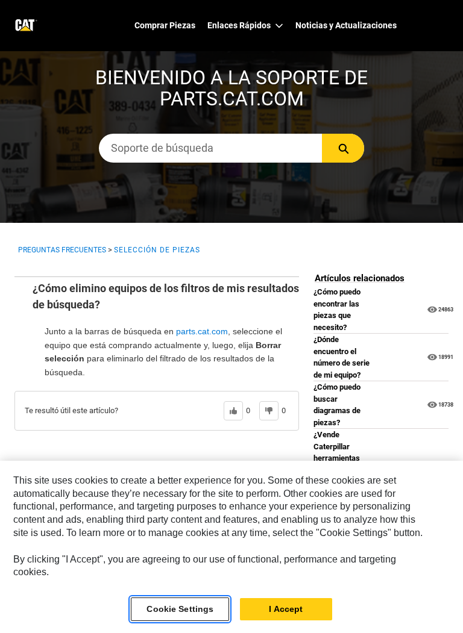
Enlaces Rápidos (239, 25)
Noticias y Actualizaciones (346, 25)
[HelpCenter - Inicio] (25, 25)
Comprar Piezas (164, 25)
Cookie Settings (179, 609)
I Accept (286, 609)
